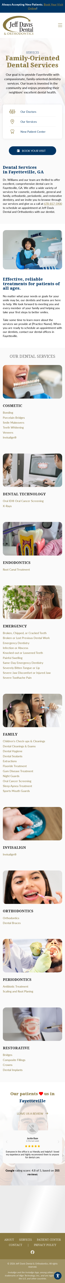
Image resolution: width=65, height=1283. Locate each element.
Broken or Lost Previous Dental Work (26, 638)
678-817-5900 (53, 204)
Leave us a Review (30, 1113)
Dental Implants (13, 1070)
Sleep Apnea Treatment (17, 786)
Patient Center (49, 1240)
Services (25, 1240)
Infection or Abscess (15, 648)
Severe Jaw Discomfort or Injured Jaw (27, 673)
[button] (6, 1141)
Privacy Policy (45, 1245)
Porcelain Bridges (14, 417)
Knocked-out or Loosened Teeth (23, 653)
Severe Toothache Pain (17, 678)
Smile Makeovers (13, 422)
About (9, 1240)
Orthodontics (11, 918)
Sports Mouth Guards (16, 791)
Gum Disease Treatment (18, 771)
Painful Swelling (12, 658)
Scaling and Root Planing (18, 991)
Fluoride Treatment (15, 766)
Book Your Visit (34, 151)
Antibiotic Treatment (15, 986)
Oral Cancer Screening (17, 781)
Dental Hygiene (12, 751)
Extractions (10, 761)
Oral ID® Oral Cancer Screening (23, 501)
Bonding (8, 412)
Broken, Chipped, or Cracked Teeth (25, 633)
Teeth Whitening (13, 427)
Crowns (7, 1065)
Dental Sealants (12, 756)
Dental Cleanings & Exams (19, 746)
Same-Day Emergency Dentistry (23, 663)
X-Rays (7, 506)
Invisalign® (10, 437)
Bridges (7, 1055)
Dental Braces (12, 923)
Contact (15, 1245)
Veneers (8, 432)
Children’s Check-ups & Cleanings (24, 741)
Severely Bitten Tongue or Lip (21, 668)
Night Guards (11, 776)
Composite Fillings (14, 1060)
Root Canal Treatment (16, 569)
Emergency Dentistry (16, 643)
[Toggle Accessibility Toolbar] (58, 1276)
